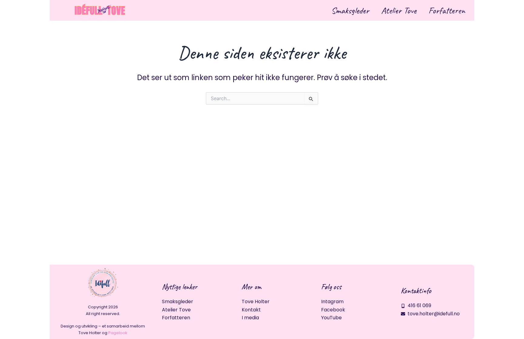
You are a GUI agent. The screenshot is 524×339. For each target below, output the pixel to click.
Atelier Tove (398, 10)
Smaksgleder (350, 10)
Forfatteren (446, 10)
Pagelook (117, 333)
